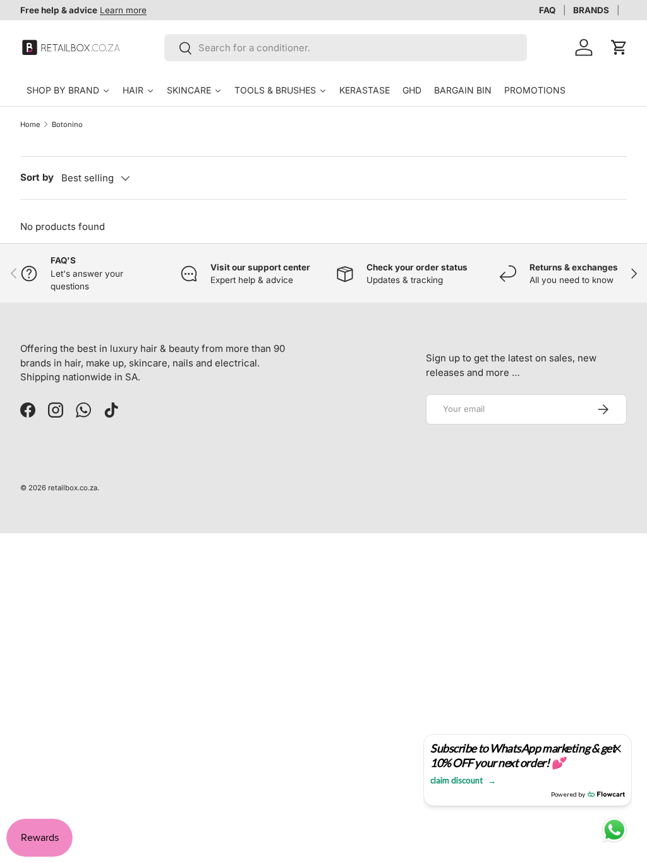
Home (30, 124)
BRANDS (591, 10)
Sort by (37, 177)
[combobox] (345, 47)
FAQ (547, 10)
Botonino (67, 124)
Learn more (123, 10)
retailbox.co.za (72, 487)
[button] (619, 47)
